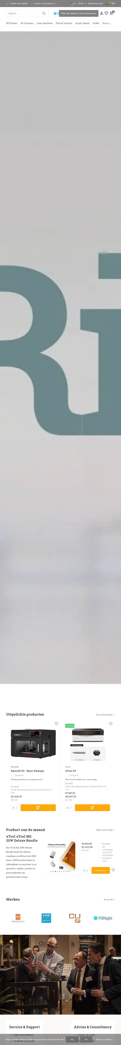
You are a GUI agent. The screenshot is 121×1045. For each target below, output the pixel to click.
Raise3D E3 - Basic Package (27, 770)
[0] (111, 13)
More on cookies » (104, 1039)
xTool (67, 767)
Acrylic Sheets (82, 23)
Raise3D (15, 767)
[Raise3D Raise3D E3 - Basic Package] (33, 744)
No (86, 1039)
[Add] (38, 807)
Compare (19, 775)
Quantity (87, 870)
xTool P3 (70, 770)
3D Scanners (27, 23)
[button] (51, 871)
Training (106, 23)
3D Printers (11, 23)
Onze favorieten (104, 714)
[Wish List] (106, 13)
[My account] (101, 13)
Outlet (96, 23)
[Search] (44, 13)
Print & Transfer (64, 23)
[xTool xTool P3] (87, 744)
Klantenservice (95, 3)
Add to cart (100, 870)
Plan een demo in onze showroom (78, 13)
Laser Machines (45, 23)
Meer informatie (104, 829)
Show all (108, 899)
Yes (72, 1039)
